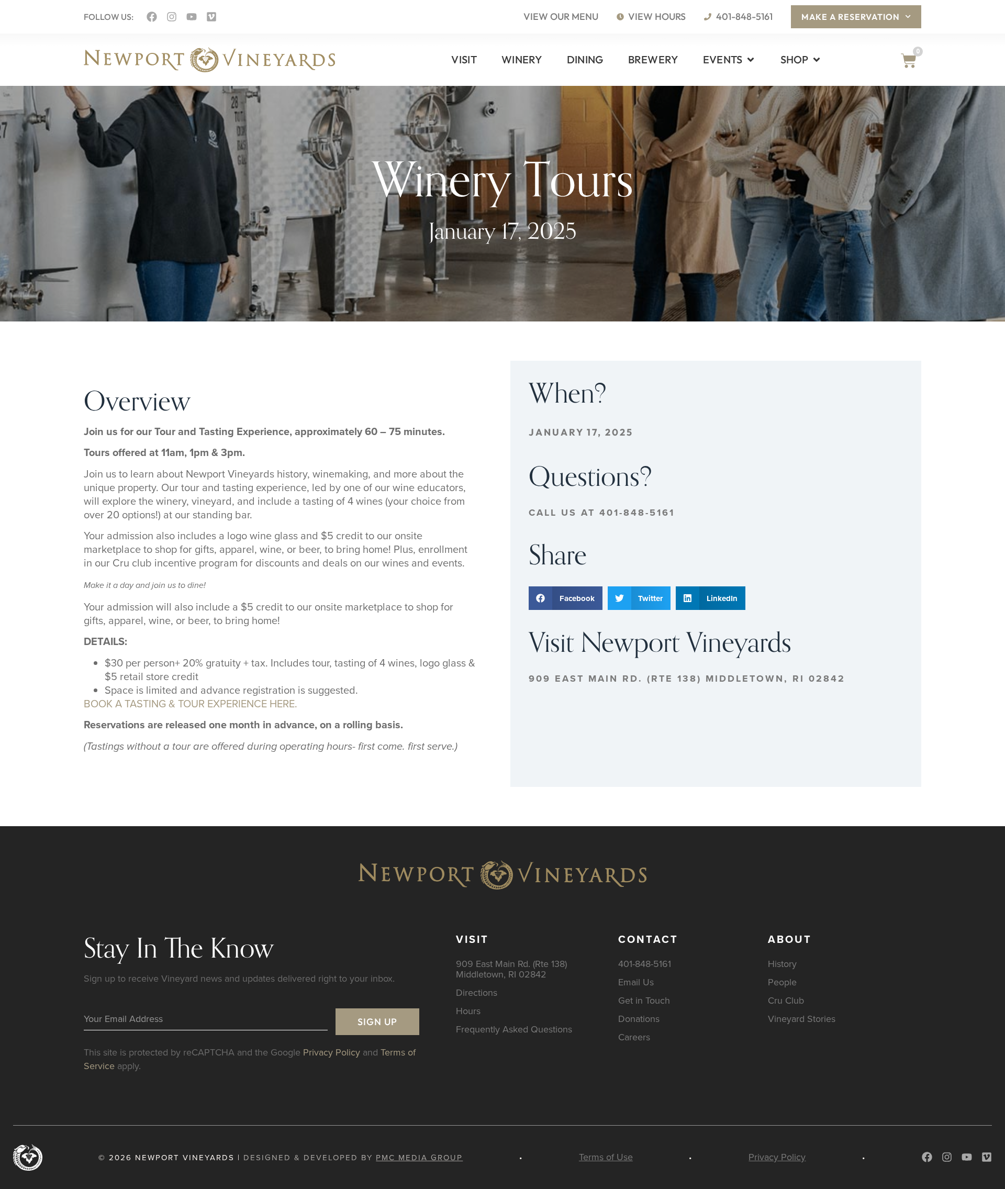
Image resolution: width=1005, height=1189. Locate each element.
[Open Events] (750, 60)
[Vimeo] (211, 17)
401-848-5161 (644, 963)
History (782, 963)
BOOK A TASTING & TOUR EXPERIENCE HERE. (190, 703)
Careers (634, 1036)
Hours (468, 1010)
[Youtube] (191, 17)
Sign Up (377, 1022)
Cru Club (786, 1000)
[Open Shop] (816, 60)
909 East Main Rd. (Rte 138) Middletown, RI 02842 (687, 678)
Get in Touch (644, 1000)
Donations (639, 1018)
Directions (476, 992)
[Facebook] (152, 17)
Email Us (636, 981)
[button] (565, 598)
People (782, 981)
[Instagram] (171, 17)
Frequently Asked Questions (514, 1029)
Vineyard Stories (801, 1018)
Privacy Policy (331, 1052)
